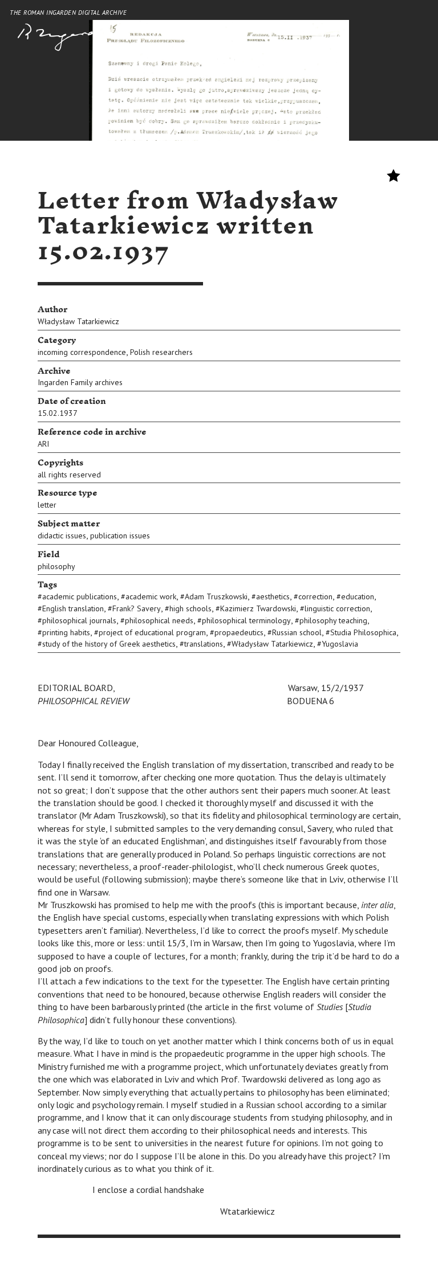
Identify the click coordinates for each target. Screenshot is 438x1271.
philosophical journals (79, 620)
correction (315, 596)
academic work (150, 596)
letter (47, 505)
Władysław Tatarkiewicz (78, 321)
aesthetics (273, 596)
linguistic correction (337, 608)
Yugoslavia (340, 644)
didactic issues (62, 535)
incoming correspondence (82, 352)
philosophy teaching (333, 620)
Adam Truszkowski (216, 596)
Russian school (297, 632)
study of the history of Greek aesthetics (109, 644)
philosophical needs (159, 620)
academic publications (79, 596)
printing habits (66, 632)
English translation (73, 608)
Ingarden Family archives (80, 382)
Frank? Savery (136, 608)
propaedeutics (238, 632)
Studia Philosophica (363, 632)
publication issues (120, 535)
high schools (190, 608)
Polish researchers (161, 352)
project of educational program (152, 632)
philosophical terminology (246, 620)
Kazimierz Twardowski (258, 608)
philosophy (56, 566)
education (357, 596)
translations (203, 644)
